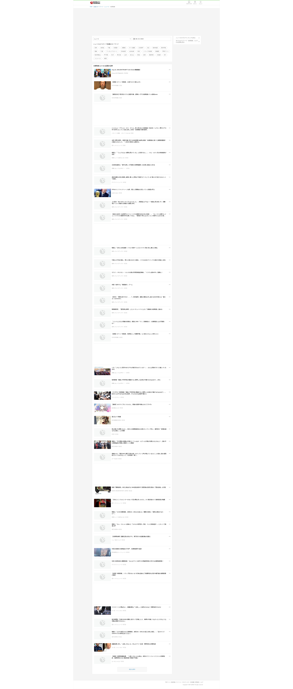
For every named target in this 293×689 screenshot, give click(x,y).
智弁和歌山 (98, 55)
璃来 (96, 51)
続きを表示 (132, 669)
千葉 (109, 47)
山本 (125, 55)
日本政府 (123, 51)
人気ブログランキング (95, 2)
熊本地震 (155, 47)
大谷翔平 (140, 47)
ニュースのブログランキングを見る (185, 37)
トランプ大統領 (147, 51)
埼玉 (138, 51)
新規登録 (173, 682)
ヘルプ (201, 682)
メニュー (200, 3)
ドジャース (98, 58)
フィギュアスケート (111, 51)
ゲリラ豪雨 (132, 47)
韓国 (105, 58)
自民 (144, 55)
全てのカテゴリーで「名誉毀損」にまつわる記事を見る (187, 41)
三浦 (101, 51)
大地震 (159, 55)
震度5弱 (151, 55)
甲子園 (106, 55)
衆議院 (157, 51)
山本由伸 (131, 51)
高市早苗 (163, 47)
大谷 (148, 47)
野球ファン (166, 51)
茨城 (138, 55)
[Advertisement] (146, 22)
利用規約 (197, 682)
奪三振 (119, 55)
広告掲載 (192, 682)
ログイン (195, 3)
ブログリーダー (186, 682)
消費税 (124, 47)
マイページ (178, 682)
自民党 (102, 47)
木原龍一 (116, 47)
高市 (96, 47)
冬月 (112, 55)
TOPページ (168, 682)
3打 (165, 55)
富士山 (132, 55)
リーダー (189, 3)
